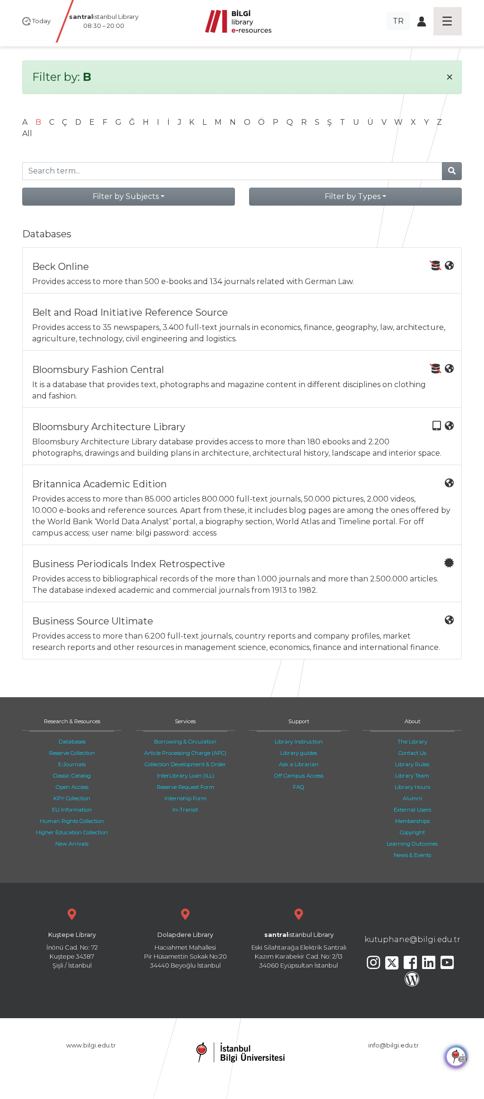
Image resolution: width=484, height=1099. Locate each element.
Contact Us (412, 753)
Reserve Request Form (185, 787)
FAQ (298, 787)
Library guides (298, 753)
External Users (412, 809)
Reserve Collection (72, 753)
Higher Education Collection (72, 832)
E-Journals (72, 764)
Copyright (412, 832)
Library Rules (412, 764)
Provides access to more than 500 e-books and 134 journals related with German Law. (193, 273)
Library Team (412, 775)
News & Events (412, 855)
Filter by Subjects (126, 196)
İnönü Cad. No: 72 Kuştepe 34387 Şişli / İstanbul (72, 950)
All (27, 133)
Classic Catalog (72, 775)
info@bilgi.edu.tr (393, 1045)
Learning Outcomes (412, 843)
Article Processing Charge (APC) (185, 753)
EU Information (72, 809)
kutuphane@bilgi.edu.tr (412, 939)
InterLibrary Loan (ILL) (185, 775)
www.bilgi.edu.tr (91, 1045)
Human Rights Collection (72, 821)
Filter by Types (352, 196)
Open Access (72, 787)
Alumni (412, 798)
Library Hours (412, 787)
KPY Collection (71, 798)
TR (398, 21)
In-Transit (185, 809)
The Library (412, 741)
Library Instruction (299, 741)
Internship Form (185, 798)
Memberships (412, 821)
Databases (72, 741)
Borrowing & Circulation (185, 741)
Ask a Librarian (299, 764)
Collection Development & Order (185, 764)
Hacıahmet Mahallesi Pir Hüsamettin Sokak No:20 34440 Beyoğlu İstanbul (185, 950)
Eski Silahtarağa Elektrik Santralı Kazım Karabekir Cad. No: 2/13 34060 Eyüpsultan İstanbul (298, 950)
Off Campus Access (298, 775)
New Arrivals (71, 843)
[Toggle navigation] (447, 21)
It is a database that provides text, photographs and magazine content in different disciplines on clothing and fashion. (229, 382)
